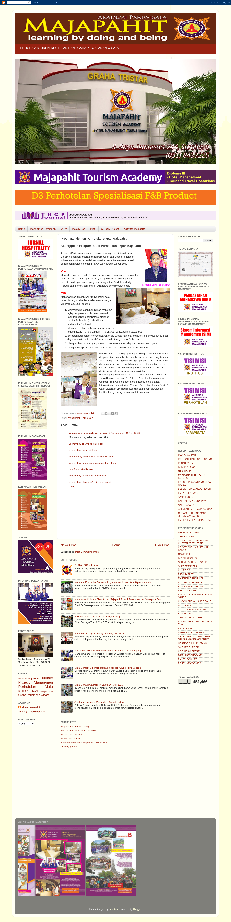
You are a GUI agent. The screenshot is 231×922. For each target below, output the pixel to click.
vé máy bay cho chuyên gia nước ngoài (90, 482)
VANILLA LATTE (186, 628)
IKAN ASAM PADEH (188, 455)
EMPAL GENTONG (188, 493)
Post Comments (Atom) (87, 552)
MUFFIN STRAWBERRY (191, 632)
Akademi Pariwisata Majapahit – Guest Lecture (99, 702)
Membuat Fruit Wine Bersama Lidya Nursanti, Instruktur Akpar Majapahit (113, 582)
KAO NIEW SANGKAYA (190, 586)
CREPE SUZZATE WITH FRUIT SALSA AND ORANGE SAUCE (195, 638)
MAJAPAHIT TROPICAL (191, 578)
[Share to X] (109, 413)
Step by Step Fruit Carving (75, 726)
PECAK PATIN (185, 463)
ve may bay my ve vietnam (83, 450)
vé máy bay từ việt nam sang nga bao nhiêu (92, 463)
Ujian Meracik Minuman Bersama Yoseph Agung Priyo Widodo (107, 668)
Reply (72, 486)
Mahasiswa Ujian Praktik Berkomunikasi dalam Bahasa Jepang (108, 650)
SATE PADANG (186, 505)
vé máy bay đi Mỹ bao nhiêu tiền (86, 443)
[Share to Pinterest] (116, 413)
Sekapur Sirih (46, 692)
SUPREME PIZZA (187, 566)
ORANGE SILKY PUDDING (192, 643)
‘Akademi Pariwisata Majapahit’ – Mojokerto (84, 742)
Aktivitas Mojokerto (134, 228)
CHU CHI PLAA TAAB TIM (192, 609)
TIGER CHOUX (186, 536)
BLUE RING (184, 605)
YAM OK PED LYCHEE (190, 617)
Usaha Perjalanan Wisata (33, 694)
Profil (93, 228)
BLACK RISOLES (187, 558)
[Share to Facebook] (112, 413)
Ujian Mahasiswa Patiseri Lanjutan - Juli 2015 (98, 685)
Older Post (162, 545)
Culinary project (69, 746)
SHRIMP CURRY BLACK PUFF (194, 562)
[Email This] (103, 413)
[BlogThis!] (106, 413)
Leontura (114, 909)
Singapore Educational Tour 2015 (78, 730)
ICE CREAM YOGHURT (191, 582)
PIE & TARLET (186, 574)
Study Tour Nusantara (72, 734)
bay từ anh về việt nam (81, 469)
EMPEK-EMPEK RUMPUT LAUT (195, 520)
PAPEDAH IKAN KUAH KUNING (195, 459)
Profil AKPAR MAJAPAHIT (88, 565)
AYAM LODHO (185, 497)
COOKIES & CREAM (189, 651)
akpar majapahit (31, 707)
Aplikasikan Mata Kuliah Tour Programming (97, 616)
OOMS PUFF (185, 554)
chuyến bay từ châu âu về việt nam (87, 475)
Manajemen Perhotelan (43, 228)
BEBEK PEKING (186, 467)
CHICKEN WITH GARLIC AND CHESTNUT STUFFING (194, 542)
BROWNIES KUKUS (188, 532)
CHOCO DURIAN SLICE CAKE (194, 601)
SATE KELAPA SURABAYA (192, 501)
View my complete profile (31, 711)
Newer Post (69, 545)
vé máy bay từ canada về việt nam (88, 433)
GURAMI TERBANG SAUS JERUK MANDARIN (192, 514)
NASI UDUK (184, 471)
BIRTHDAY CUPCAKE (190, 655)
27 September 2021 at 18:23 (124, 433)
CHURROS (184, 570)
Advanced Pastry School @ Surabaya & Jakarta (99, 633)
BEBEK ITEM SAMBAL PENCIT (194, 489)
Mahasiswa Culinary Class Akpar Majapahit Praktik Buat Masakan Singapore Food (118, 599)
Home (21, 228)
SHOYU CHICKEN (188, 590)
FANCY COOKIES (187, 659)
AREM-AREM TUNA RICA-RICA (195, 509)
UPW (64, 228)
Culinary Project (110, 228)
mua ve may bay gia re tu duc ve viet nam (91, 456)
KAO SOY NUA (186, 613)
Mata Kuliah (78, 228)
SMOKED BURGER (188, 647)
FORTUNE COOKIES (189, 663)
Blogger (137, 909)
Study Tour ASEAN (70, 738)
